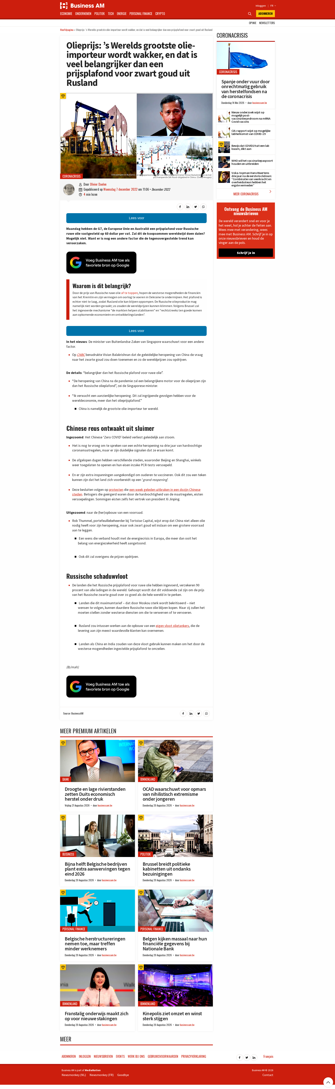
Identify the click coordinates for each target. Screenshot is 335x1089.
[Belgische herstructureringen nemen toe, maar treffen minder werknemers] (97, 892)
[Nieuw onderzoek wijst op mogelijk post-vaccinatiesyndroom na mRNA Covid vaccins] (224, 113)
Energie (121, 13)
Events (120, 1056)
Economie (66, 13)
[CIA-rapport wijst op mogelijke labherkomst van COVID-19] (224, 128)
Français (268, 1056)
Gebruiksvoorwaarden (163, 1056)
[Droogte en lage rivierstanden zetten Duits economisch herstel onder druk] (97, 742)
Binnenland (147, 779)
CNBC (81, 355)
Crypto (160, 13)
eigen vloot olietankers (172, 626)
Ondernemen (83, 13)
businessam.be (105, 805)
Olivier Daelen (98, 184)
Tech (111, 13)
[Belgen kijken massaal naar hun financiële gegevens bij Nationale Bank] (175, 892)
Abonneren (265, 13)
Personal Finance (141, 13)
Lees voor (136, 218)
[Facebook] (239, 1056)
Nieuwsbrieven (103, 1056)
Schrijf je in (246, 252)
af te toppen (129, 293)
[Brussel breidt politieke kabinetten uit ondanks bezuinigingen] (175, 817)
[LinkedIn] (254, 1056)
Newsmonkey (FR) (102, 1075)
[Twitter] (246, 1056)
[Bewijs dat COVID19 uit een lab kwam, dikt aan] (224, 143)
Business (68, 854)
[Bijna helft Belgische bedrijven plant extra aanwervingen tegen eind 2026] (97, 817)
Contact (267, 1075)
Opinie (252, 23)
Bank (65, 779)
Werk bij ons (136, 1056)
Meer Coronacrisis (253, 192)
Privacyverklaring (193, 1056)
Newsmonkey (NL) (74, 1075)
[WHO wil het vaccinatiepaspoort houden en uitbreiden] (224, 158)
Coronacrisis (71, 176)
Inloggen (261, 5)
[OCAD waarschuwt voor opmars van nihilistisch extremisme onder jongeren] (175, 742)
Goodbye (123, 1075)
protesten (116, 490)
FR (272, 5)
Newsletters (267, 23)
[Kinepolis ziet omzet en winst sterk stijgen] (175, 966)
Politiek (99, 13)
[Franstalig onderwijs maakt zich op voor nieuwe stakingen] (97, 966)
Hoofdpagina (66, 30)
